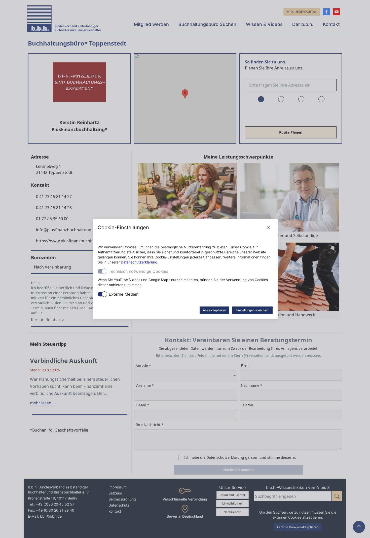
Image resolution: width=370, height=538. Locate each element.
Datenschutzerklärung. (139, 262)
